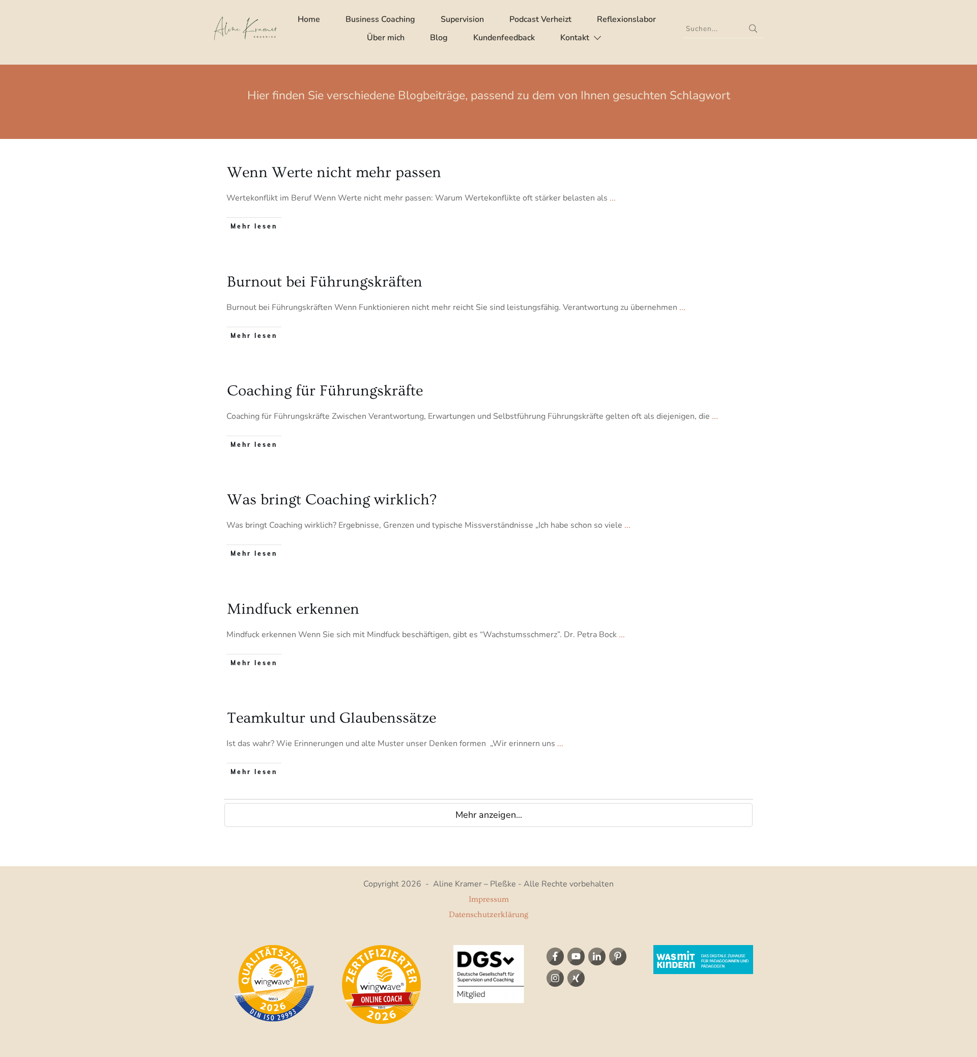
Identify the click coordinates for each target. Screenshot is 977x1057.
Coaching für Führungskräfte (325, 390)
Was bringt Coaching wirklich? (332, 499)
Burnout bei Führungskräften (324, 282)
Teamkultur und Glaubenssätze (331, 718)
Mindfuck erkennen (293, 609)
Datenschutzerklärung (488, 914)
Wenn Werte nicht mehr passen (334, 172)
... (613, 198)
